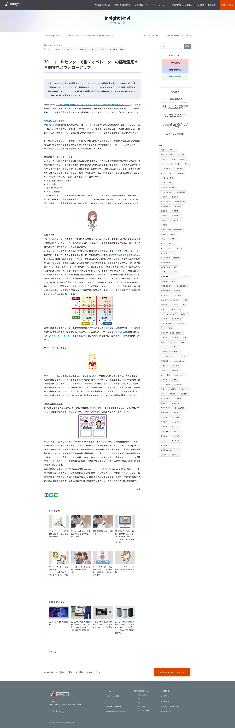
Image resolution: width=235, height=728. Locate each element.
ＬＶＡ (163, 164)
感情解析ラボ (165, 276)
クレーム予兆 (165, 398)
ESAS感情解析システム (120, 254)
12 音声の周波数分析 (175, 99)
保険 (184, 337)
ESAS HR (141, 706)
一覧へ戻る (51, 651)
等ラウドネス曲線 (167, 154)
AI (172, 253)
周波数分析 (175, 215)
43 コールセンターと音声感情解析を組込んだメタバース (175, 107)
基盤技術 (175, 197)
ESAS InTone (143, 710)
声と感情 (164, 445)
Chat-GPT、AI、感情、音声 (170, 300)
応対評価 (164, 380)
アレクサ (172, 342)
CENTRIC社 (49, 282)
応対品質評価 (165, 384)
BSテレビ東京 (179, 375)
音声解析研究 (180, 192)
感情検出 (174, 455)
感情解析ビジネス (181, 201)
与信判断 (164, 422)
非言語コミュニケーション (170, 450)
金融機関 (164, 417)
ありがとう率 (165, 408)
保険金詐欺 (164, 361)
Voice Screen (175, 366)
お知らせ (165, 696)
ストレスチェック (175, 309)
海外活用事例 (175, 69)
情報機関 (164, 305)
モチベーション (166, 183)
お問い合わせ (227, 5)
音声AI (176, 412)
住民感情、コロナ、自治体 (170, 351)
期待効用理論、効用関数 (169, 267)
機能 (170, 328)
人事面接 (164, 225)
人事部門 (175, 305)
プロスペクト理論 (181, 276)
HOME (46, 35)
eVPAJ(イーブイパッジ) (61, 335)
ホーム (108, 691)
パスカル (172, 150)
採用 (162, 309)
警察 (185, 300)
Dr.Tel (162, 394)
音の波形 (164, 295)
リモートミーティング (168, 314)
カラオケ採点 (176, 319)
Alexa (182, 342)
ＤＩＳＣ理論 (165, 248)
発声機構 (178, 206)
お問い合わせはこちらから (172, 672)
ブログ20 (48, 124)
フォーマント (175, 164)
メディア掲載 (165, 375)
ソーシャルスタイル (167, 244)
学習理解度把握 (166, 323)
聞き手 (163, 234)
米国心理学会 (165, 206)
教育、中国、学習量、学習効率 (171, 333)
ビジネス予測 (165, 201)
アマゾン (175, 347)
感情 (57, 49)
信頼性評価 (164, 431)
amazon (164, 347)
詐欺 (162, 342)
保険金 (163, 366)
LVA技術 (163, 455)
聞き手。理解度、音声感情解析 (171, 230)
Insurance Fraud (179, 361)
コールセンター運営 (116, 49)
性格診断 (181, 173)
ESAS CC (141, 702)
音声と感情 (175, 62)
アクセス (57, 711)
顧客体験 (184, 394)
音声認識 (178, 384)
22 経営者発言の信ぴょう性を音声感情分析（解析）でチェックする (175, 125)
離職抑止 (164, 403)
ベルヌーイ (164, 272)
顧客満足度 (175, 403)
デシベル (164, 159)
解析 (186, 164)
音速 (173, 159)
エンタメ (164, 319)
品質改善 (178, 398)
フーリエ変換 (176, 295)
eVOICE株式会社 (121, 331)
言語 (173, 281)
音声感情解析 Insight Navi (181, 5)
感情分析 (175, 370)
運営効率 (83, 49)
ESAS (175, 272)
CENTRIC (184, 389)
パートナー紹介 (159, 5)
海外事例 (164, 427)
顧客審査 (164, 436)
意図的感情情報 (181, 286)
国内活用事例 (175, 76)
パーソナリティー (167, 173)
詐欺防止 (176, 431)
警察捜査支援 (179, 408)
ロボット (184, 314)
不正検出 (164, 441)
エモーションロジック (168, 356)
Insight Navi (55, 35)
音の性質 (181, 154)
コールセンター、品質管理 (170, 258)
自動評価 (173, 389)
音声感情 (164, 253)
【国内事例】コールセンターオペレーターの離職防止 (175, 115)
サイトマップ (167, 711)
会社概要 (211, 5)
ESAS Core (142, 695)
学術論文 (164, 215)
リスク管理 (175, 436)
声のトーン (175, 441)
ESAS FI (141, 698)
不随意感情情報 (166, 286)
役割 (162, 328)
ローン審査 (175, 417)
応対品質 (164, 197)
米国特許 (175, 211)
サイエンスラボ (166, 192)
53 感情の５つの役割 (175, 133)
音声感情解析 (165, 262)
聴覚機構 (164, 211)
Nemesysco (165, 220)
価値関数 (164, 281)
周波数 (182, 159)
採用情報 (200, 5)
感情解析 (175, 380)
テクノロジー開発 (142, 5)
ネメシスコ (177, 220)
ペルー (174, 427)
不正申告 (175, 337)
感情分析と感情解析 (122, 5)
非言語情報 (164, 412)
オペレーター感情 (98, 49)
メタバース (178, 248)
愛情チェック (180, 323)
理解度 (173, 234)
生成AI (163, 389)
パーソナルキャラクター (169, 239)
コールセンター (69, 49)
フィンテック (176, 422)
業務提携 (173, 394)
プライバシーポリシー (171, 706)
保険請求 (164, 337)
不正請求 (184, 356)
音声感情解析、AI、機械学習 (170, 291)
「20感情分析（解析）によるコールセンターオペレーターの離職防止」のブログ (93, 104)
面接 (184, 305)
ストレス (164, 370)
